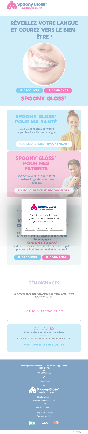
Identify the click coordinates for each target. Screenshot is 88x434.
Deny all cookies (56, 229)
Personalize (30, 229)
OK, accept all (42, 229)
